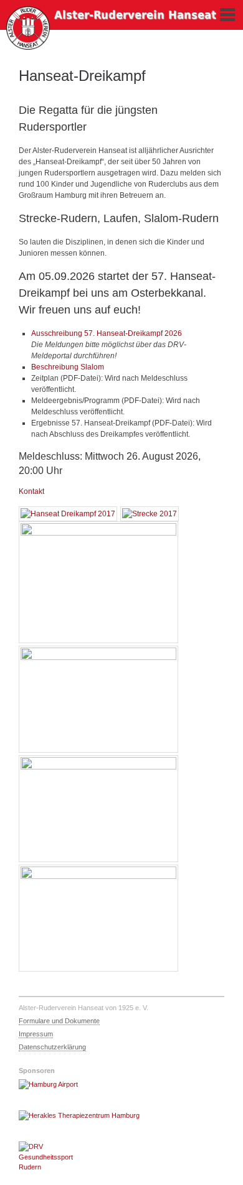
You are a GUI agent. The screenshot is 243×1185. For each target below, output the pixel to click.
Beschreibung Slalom (67, 367)
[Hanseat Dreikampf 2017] (68, 513)
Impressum (36, 1034)
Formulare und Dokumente (59, 1021)
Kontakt (31, 491)
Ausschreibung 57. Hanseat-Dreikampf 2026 (106, 333)
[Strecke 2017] (149, 513)
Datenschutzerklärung (52, 1047)
